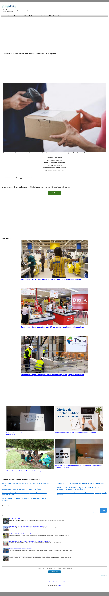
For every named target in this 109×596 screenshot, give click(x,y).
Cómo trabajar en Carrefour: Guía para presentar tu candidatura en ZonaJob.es (28, 526)
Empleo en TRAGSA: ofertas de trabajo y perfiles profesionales (24, 533)
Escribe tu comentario (63, 15)
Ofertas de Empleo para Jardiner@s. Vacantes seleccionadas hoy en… (25, 471)
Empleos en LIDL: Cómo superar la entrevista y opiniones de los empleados (82, 483)
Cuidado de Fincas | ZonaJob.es (17, 518)
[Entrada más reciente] (3, 183)
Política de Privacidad (53, 581)
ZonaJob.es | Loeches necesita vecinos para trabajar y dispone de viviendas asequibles (29, 556)
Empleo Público (23, 15)
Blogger (59, 585)
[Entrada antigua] (105, 183)
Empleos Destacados (34, 15)
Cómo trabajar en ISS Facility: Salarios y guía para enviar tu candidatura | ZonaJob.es (29, 541)
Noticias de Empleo (12, 15)
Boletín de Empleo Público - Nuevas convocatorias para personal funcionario (75, 432)
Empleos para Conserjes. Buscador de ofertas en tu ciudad (21, 489)
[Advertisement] (54, 32)
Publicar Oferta (52, 15)
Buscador (4, 15)
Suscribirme (44, 15)
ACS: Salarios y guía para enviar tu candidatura (20, 548)
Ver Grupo (54, 192)
